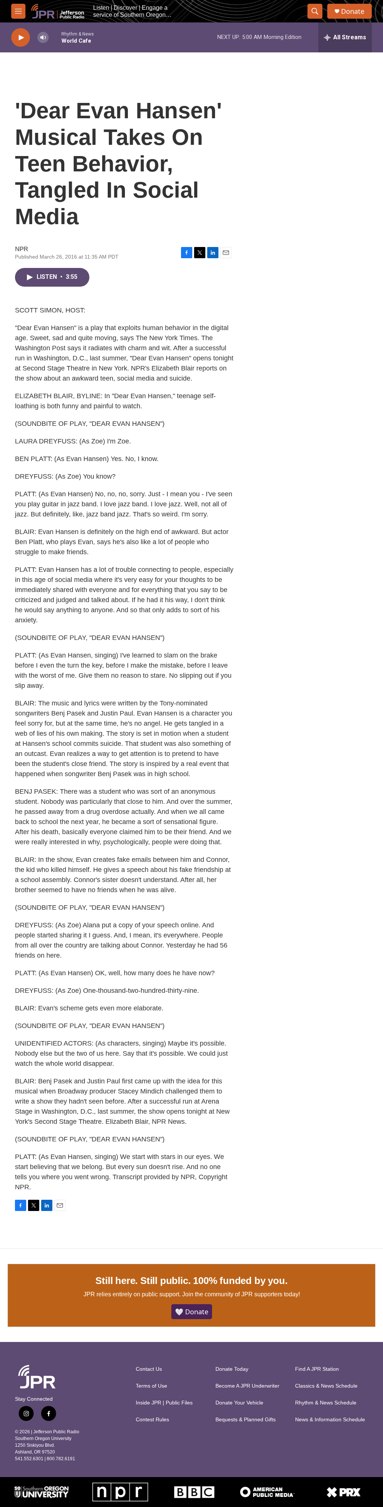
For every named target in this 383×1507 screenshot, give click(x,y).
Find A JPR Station (317, 1369)
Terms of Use (151, 1386)
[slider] (55, 37)
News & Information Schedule (330, 1419)
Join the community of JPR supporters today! (241, 1294)
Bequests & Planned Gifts (245, 1419)
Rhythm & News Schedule (325, 1403)
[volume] (43, 37)
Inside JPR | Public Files (164, 1403)
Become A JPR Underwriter (247, 1386)
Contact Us (149, 1369)
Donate (352, 11)
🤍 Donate (191, 1311)
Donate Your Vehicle (239, 1403)
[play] (21, 37)
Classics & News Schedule (326, 1386)
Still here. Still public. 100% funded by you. (191, 1280)
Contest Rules (152, 1419)
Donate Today (231, 1369)
